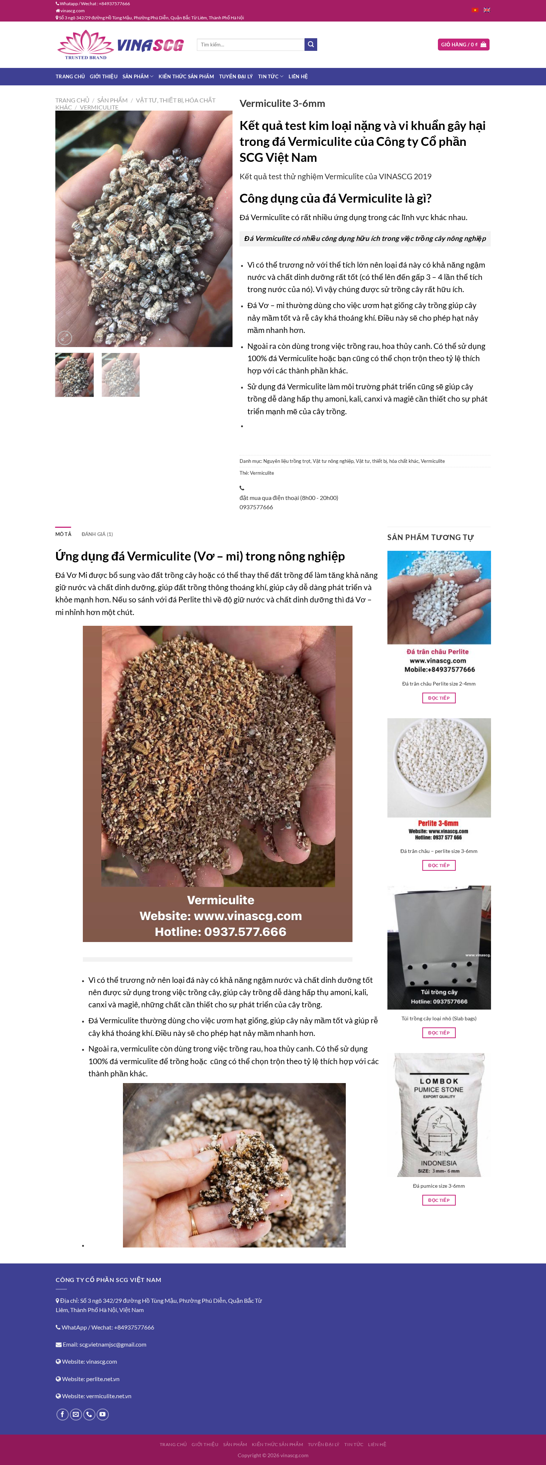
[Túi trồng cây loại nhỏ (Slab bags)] (439, 948)
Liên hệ (298, 76)
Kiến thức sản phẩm (186, 76)
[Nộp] (311, 44)
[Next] (219, 228)
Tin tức (268, 76)
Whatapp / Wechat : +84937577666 (94, 3)
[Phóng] (65, 338)
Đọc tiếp (439, 698)
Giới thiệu (103, 76)
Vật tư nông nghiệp (333, 461)
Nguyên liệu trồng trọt (287, 461)
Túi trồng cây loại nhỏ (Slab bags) (439, 1018)
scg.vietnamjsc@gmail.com (112, 1344)
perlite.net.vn (103, 1378)
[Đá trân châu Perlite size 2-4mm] (439, 613)
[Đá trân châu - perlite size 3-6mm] (439, 780)
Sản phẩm (136, 76)
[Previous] (68, 228)
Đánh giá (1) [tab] (97, 534)
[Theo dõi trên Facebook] (62, 1415)
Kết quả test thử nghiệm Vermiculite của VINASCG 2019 (336, 176)
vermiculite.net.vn (108, 1395)
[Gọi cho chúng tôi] (89, 1415)
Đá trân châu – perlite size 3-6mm (439, 851)
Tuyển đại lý (236, 76)
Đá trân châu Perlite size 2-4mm (439, 683)
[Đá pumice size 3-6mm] (439, 1115)
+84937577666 (134, 1327)
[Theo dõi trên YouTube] (103, 1415)
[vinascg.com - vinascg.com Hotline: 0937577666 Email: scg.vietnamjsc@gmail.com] (121, 44)
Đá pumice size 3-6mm (439, 1186)
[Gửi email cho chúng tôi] (76, 1415)
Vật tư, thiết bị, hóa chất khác (387, 461)
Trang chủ (70, 76)
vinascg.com (101, 1361)
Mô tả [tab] (63, 534)
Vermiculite (99, 107)
